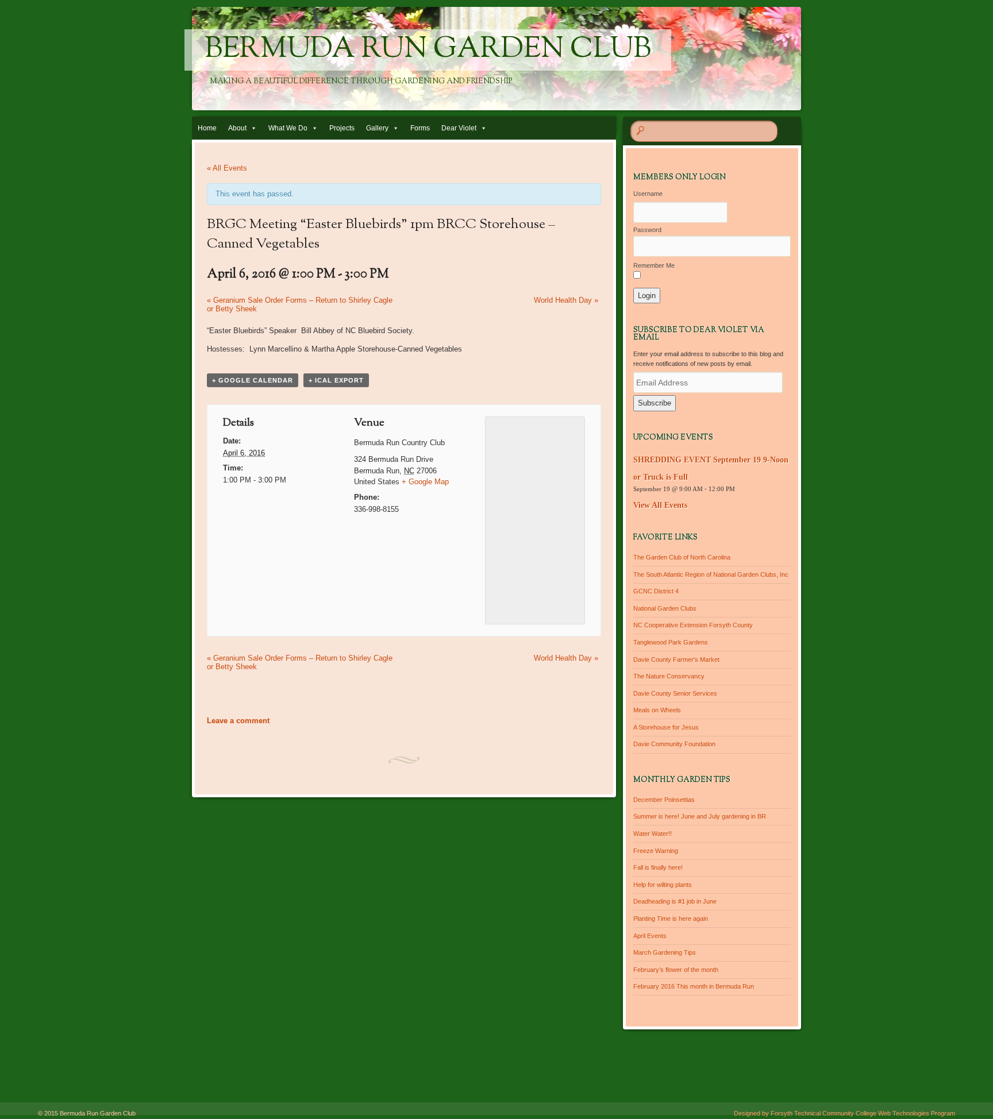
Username (648, 193)
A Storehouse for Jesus (666, 727)
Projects (342, 128)
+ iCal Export (336, 380)
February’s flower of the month (675, 969)
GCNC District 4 (656, 591)
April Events (650, 935)
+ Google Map (425, 481)
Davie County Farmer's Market (676, 659)
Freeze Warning (655, 850)
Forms (420, 128)
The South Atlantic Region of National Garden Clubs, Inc (710, 574)
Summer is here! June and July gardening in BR (699, 816)
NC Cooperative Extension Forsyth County (693, 625)
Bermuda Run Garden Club (428, 50)
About (237, 128)
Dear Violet (458, 128)
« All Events (227, 168)
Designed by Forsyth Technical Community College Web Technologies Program (844, 1113)
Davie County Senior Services (675, 693)
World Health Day (566, 300)
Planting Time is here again (670, 918)
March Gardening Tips (664, 952)
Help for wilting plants (662, 884)
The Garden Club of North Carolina (681, 557)
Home (207, 128)
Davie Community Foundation (674, 743)
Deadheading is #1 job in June (675, 901)
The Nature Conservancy (669, 676)
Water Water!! (652, 833)
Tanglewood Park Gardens (670, 642)
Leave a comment (238, 720)
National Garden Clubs (664, 608)
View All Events (660, 505)
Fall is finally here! (658, 867)
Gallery (377, 128)
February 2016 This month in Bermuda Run (693, 986)
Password (647, 229)
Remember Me (654, 265)
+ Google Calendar (252, 380)
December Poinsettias (664, 799)
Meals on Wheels (657, 710)
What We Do (287, 128)
